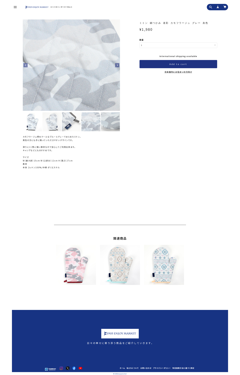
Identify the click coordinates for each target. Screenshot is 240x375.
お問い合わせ (145, 368)
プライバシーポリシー (162, 368)
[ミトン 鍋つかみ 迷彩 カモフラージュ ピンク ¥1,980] (76, 266)
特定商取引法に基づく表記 (183, 368)
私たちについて (133, 368)
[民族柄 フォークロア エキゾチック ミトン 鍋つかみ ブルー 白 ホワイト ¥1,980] (164, 266)
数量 (141, 39)
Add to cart (178, 64)
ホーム (122, 368)
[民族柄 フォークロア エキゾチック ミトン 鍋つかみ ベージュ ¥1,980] (120, 266)
